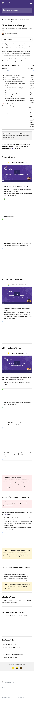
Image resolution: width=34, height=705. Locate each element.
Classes (12, 19)
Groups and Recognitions (22, 19)
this (13, 148)
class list (6, 514)
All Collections (5, 19)
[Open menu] (31, 3)
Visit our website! (6, 697)
